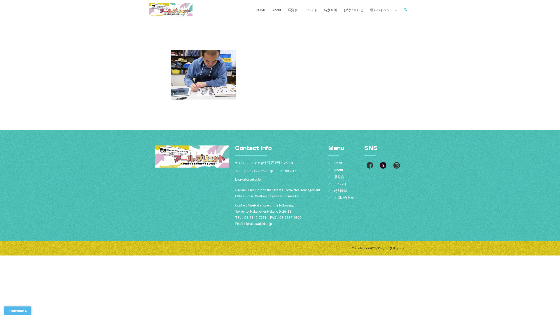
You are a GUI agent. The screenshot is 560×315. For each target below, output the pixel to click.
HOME (261, 10)
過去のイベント (381, 10)
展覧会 (293, 10)
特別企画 (330, 10)
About (276, 10)
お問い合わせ (353, 10)
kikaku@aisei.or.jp (259, 224)
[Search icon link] (406, 10)
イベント (310, 10)
